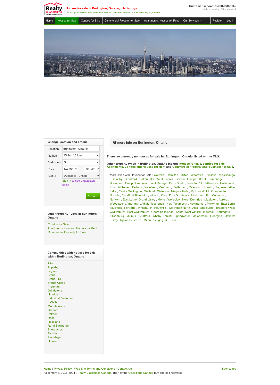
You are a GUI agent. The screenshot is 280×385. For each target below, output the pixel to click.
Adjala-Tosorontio (152, 203)
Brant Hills (54, 278)
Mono (161, 199)
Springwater (182, 216)
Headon (53, 294)
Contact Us (124, 368)
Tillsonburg (117, 216)
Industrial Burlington (61, 298)
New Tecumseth (176, 203)
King (164, 195)
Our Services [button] (191, 20)
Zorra (137, 220)
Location (53, 148)
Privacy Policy (63, 368)
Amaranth (132, 203)
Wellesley (173, 199)
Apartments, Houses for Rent (161, 20)
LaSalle (52, 302)
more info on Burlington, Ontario (141, 142)
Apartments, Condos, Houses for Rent (72, 228)
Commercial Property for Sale (122, 20)
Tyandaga (54, 337)
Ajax (195, 207)
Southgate (223, 211)
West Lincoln (164, 179)
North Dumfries (192, 199)
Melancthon (200, 216)
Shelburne (207, 207)
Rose (51, 317)
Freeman (54, 286)
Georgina (216, 216)
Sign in (66, 180)
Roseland (54, 321)
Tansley (53, 333)
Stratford (144, 216)
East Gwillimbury (138, 211)
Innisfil (168, 216)
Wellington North (179, 207)
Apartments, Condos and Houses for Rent (136, 166)
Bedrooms (53, 162)
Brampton (116, 183)
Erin (112, 187)
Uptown (53, 341)
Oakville (159, 175)
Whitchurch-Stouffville (152, 207)
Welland (149, 191)
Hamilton (172, 175)
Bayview (53, 271)
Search (92, 196)
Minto (147, 220)
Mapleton (210, 199)
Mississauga (227, 175)
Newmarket (197, 203)
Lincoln (180, 179)
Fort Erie (129, 207)
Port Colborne (215, 195)
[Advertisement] (140, 107)
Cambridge (215, 179)
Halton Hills (146, 179)
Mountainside (56, 306)
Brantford (131, 179)
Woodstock (117, 203)
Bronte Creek (56, 282)
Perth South (176, 183)
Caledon (194, 187)
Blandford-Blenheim (134, 195)
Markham (197, 195)
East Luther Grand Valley (139, 199)
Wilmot (154, 195)
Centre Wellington (130, 191)
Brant (51, 275)
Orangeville (218, 191)
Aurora (223, 199)
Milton (184, 175)
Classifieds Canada (140, 372)
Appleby (53, 267)
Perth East (179, 187)
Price (51, 169)
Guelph (192, 179)
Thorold (207, 187)
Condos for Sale (90, 20)
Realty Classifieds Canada (94, 372)
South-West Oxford (188, 211)
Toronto (192, 183)
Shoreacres (55, 329)
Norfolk (114, 195)
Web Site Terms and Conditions (94, 368)
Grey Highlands (122, 220)
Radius (52, 155)
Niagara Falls (179, 191)
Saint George (158, 183)
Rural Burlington (58, 325)
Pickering (213, 203)
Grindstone (55, 290)
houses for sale (190, 163)
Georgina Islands (162, 211)
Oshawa (230, 216)
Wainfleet (150, 187)
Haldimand (227, 183)
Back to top (229, 368)
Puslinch (211, 175)
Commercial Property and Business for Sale (202, 166)
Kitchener (123, 187)
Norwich (115, 199)
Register (217, 20)
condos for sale (214, 163)
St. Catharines (208, 183)
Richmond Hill (200, 191)
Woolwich (197, 175)
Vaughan (164, 187)
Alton (51, 263)
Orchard (53, 310)
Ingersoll (208, 211)
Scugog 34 (160, 220)
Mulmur (131, 216)
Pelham (137, 187)
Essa (173, 220)
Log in (230, 20)
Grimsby (117, 179)
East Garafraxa (179, 195)
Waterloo (163, 191)
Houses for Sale (66, 20)
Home (49, 20)
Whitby (157, 216)
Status (52, 176)
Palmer (52, 314)
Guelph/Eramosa (136, 183)
